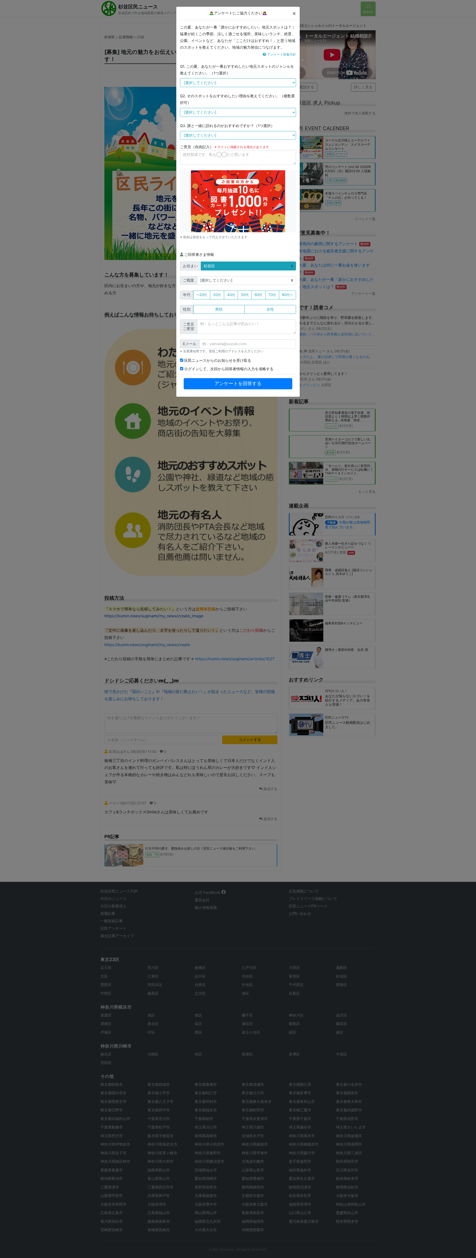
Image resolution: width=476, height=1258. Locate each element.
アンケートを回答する (238, 383)
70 (272, 294)
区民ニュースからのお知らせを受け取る (217, 360)
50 (245, 294)
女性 (270, 309)
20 (201, 294)
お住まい (190, 266)
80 (287, 294)
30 (217, 294)
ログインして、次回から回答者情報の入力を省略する (228, 368)
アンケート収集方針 (281, 54)
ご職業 (188, 280)
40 (231, 294)
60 (258, 294)
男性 (219, 309)
